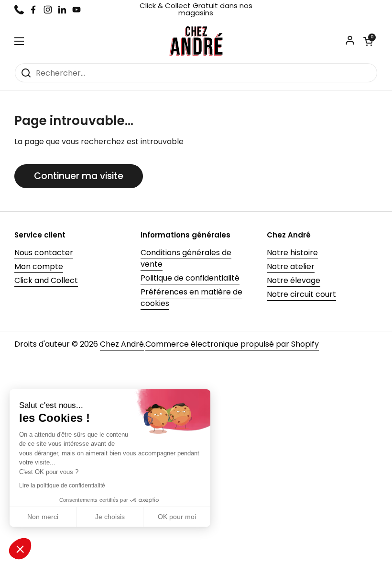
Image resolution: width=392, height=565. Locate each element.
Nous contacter (43, 252)
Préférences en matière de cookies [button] (191, 297)
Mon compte (38, 266)
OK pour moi (177, 516)
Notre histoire (292, 252)
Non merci (42, 516)
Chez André (122, 344)
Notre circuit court (301, 294)
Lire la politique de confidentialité (62, 485)
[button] (368, 41)
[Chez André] (196, 41)
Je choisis (110, 516)
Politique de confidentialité (190, 277)
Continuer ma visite (78, 176)
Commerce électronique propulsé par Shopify (232, 344)
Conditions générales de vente (186, 258)
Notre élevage (293, 280)
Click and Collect (46, 280)
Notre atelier (291, 266)
